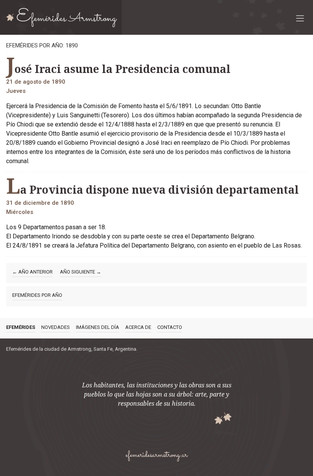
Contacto (169, 327)
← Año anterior (32, 272)
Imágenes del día (97, 327)
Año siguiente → (80, 272)
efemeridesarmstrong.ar (156, 455)
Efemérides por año (37, 295)
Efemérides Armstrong (66, 17)
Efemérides (20, 327)
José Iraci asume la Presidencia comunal (118, 67)
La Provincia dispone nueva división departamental (152, 187)
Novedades (55, 327)
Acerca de (138, 327)
